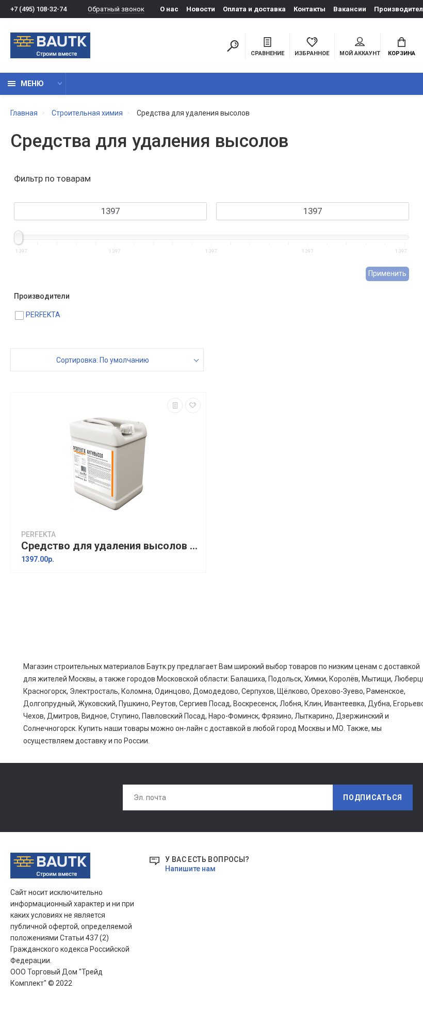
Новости (200, 9)
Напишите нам (190, 869)
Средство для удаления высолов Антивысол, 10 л (111, 546)
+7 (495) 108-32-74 (38, 9)
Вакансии (349, 9)
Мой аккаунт (359, 53)
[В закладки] (193, 405)
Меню (32, 83)
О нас (169, 9)
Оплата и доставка (254, 9)
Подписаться (372, 797)
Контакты (310, 9)
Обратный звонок (116, 9)
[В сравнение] (175, 405)
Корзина (401, 53)
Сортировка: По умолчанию (102, 360)
